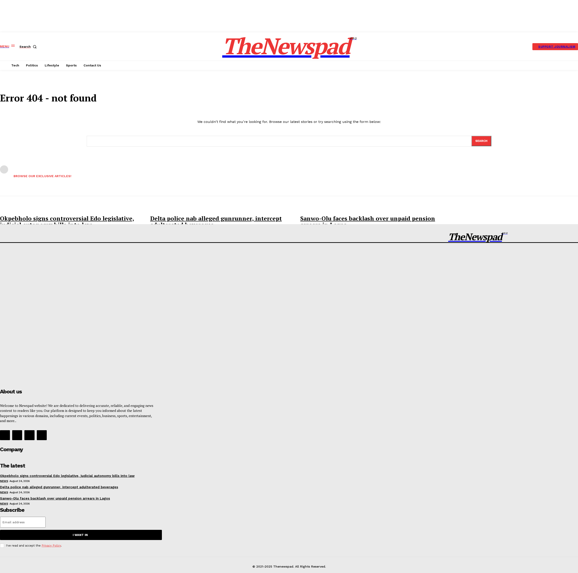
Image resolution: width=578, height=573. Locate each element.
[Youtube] (42, 435)
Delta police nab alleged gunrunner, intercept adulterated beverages (216, 221)
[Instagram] (17, 435)
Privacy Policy (51, 545)
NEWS (4, 481)
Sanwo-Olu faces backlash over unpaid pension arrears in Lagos (367, 221)
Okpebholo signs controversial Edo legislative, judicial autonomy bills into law (67, 221)
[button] (28, 46)
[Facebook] (5, 435)
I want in (80, 535)
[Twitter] (29, 435)
